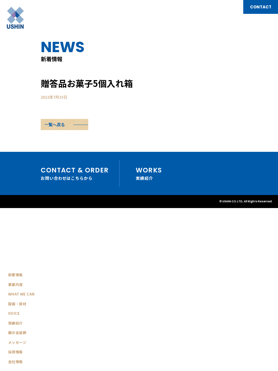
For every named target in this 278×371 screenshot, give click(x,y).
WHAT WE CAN (21, 294)
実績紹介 (15, 323)
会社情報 (15, 361)
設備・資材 (17, 303)
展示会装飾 (17, 332)
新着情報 (15, 274)
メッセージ (17, 342)
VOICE (14, 313)
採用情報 (15, 351)
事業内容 (15, 284)
